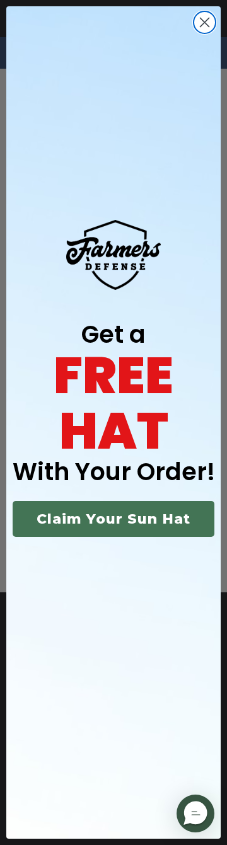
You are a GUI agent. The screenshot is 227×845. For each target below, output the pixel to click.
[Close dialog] (205, 22)
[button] (195, 813)
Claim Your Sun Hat (113, 518)
